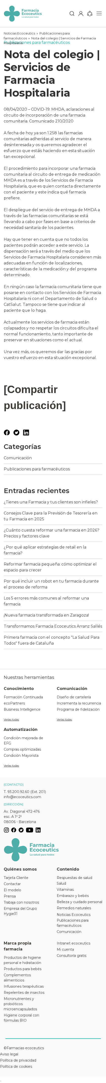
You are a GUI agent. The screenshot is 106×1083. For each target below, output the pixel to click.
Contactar (12, 884)
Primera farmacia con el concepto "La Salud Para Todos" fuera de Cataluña (51, 640)
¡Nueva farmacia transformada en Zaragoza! (46, 615)
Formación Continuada (23, 697)
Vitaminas (65, 889)
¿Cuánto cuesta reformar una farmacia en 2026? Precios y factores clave (51, 533)
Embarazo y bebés (73, 896)
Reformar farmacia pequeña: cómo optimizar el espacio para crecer (50, 567)
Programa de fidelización (78, 709)
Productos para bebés (22, 969)
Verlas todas (11, 719)
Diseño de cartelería (74, 697)
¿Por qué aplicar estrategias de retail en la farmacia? (45, 550)
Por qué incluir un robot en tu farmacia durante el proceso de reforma (51, 584)
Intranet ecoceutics (73, 943)
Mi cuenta (65, 949)
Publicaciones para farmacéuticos (37, 469)
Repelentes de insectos (24, 992)
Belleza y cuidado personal (79, 902)
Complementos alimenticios (17, 977)
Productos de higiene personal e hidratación (22, 960)
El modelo (12, 890)
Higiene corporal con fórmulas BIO (21, 1018)
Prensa (10, 896)
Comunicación (18, 458)
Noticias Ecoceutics (19, 33)
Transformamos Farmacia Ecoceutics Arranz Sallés (53, 626)
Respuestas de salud (74, 878)
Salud (61, 883)
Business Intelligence (22, 709)
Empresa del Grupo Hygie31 (20, 911)
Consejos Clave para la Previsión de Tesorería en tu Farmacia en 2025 (50, 516)
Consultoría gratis (71, 955)
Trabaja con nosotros (21, 902)
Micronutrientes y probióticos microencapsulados (20, 1004)
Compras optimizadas (22, 749)
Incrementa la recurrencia (79, 703)
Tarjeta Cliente (16, 878)
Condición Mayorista (21, 755)
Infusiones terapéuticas (24, 986)
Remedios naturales (74, 908)
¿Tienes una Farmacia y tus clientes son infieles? (51, 502)
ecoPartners (14, 703)
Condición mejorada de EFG (23, 740)
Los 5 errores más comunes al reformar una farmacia (46, 601)
